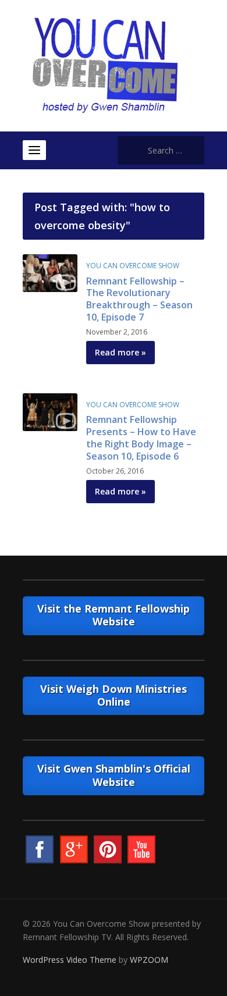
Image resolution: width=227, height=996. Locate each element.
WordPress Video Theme (69, 959)
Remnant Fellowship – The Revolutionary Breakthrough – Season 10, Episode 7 (139, 299)
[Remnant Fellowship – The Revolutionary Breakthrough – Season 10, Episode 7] (50, 272)
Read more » (120, 352)
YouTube (141, 849)
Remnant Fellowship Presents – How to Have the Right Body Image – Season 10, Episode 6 (141, 437)
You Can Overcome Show (132, 266)
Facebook (40, 849)
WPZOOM (149, 959)
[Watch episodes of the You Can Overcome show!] (105, 65)
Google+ (74, 849)
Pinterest (108, 849)
